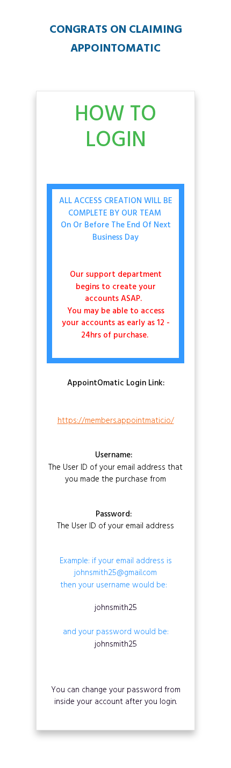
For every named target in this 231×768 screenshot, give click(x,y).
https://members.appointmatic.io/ (115, 420)
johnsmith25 (116, 607)
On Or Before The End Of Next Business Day (116, 231)
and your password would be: (116, 626)
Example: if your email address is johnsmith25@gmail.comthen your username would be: (116, 573)
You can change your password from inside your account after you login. (116, 696)
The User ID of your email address (115, 520)
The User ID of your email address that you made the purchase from (115, 467)
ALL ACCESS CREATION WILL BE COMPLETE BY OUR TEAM (115, 207)
